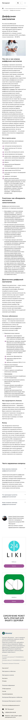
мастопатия (14, 27)
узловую (12, 89)
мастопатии (5, 87)
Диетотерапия (8, 374)
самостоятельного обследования (13, 255)
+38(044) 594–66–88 (10, 712)
